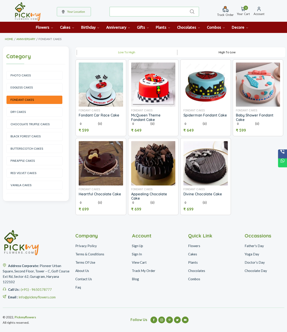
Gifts (141, 27)
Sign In (137, 254)
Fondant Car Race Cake (99, 115)
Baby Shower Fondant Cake (254, 117)
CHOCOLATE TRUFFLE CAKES (30, 124)
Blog (135, 279)
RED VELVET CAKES (24, 173)
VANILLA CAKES (21, 185)
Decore (238, 27)
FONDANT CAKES (22, 100)
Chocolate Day (256, 271)
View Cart (139, 262)
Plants (161, 27)
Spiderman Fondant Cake (205, 115)
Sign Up (137, 246)
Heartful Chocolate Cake (100, 194)
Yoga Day (252, 254)
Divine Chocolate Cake (202, 194)
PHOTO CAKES (21, 75)
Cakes (65, 27)
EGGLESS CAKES (22, 87)
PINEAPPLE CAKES (23, 161)
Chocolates (187, 27)
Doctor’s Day (255, 262)
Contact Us (83, 279)
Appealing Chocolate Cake (149, 196)
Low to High (126, 52)
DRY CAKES (18, 112)
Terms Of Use (85, 262)
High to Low (227, 52)
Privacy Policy (86, 246)
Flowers (43, 27)
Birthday (88, 27)
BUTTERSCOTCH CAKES (27, 149)
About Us (82, 271)
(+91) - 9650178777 (36, 289)
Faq (78, 287)
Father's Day (254, 246)
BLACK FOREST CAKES (26, 136)
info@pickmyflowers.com (37, 297)
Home (9, 39)
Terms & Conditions (89, 254)
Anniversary (116, 27)
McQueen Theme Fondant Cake (146, 117)
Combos (214, 27)
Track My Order (143, 271)
